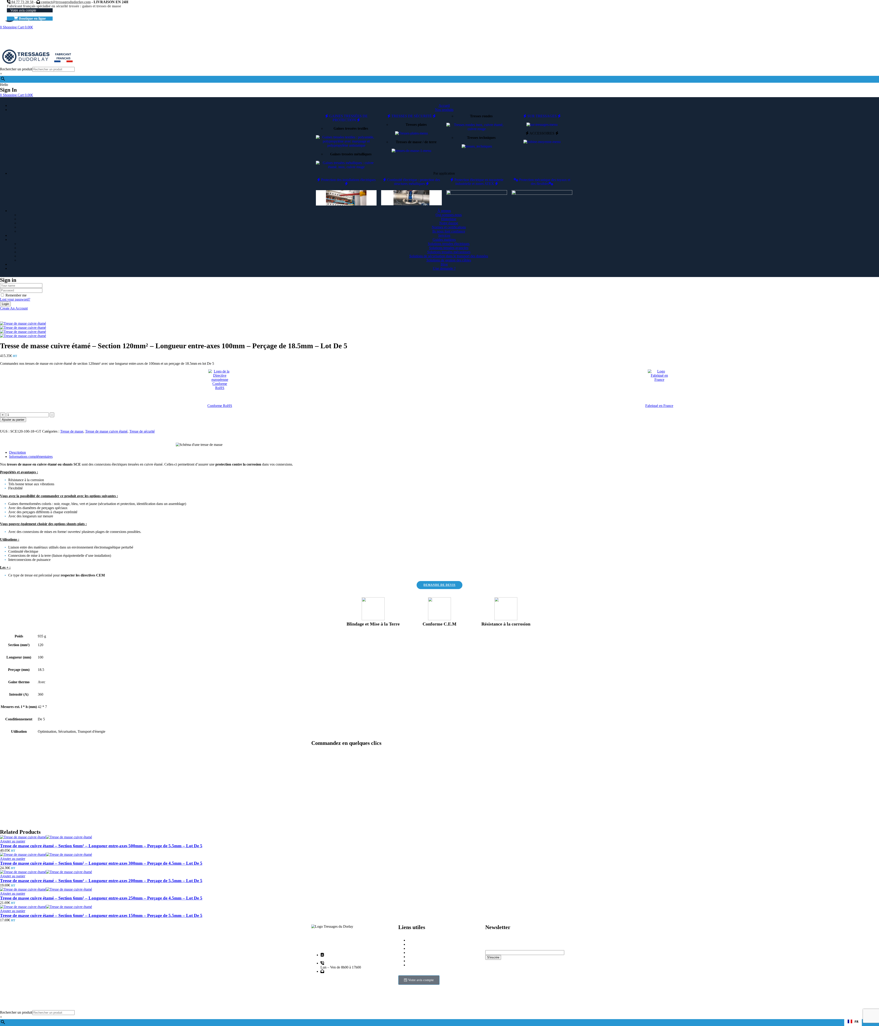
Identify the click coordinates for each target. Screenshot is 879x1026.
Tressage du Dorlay (338, 1002)
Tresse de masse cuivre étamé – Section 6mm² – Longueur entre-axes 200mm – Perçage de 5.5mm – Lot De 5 (101, 880)
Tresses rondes (481, 116)
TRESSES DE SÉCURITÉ (412, 116)
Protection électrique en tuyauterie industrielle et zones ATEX (478, 182)
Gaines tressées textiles (351, 128)
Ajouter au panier (13, 419)
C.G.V (412, 965)
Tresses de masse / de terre (416, 142)
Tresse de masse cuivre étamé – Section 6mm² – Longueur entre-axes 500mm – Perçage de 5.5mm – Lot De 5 (101, 845)
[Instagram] (491, 985)
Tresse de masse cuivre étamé (106, 431)
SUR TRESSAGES (542, 116)
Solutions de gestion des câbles (448, 260)
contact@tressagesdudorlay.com (65, 2)
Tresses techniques (481, 138)
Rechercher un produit (16, 69)
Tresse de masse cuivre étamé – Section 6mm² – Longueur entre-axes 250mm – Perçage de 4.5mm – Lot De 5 (101, 898)
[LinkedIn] (503, 985)
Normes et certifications (449, 227)
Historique (448, 219)
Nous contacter (418, 961)
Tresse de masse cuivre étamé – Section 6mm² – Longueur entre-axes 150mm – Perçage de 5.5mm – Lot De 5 (101, 915)
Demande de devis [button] (439, 585)
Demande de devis (420, 948)
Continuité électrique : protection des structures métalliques (413, 182)
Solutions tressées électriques (448, 244)
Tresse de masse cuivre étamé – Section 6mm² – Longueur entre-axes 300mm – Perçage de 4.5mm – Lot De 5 (101, 863)
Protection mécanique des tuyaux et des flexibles (544, 182)
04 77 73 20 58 (22, 2)
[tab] (444, 452)
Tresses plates (416, 124)
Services (413, 953)
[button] (853, 1021)
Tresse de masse (71, 431)
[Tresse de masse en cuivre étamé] (23, 327)
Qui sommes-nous (449, 215)
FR (856, 1021)
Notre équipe (448, 223)
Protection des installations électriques (348, 180)
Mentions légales (419, 944)
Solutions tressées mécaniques (448, 252)
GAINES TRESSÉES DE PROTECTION (348, 118)
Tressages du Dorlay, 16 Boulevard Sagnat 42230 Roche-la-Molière (353, 957)
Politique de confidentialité (426, 957)
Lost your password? (15, 299)
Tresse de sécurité (142, 431)
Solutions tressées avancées (448, 248)
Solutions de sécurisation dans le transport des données (448, 256)
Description (17, 452)
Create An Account (14, 308)
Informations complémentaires (31, 456)
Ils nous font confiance (448, 231)
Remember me (16, 295)
